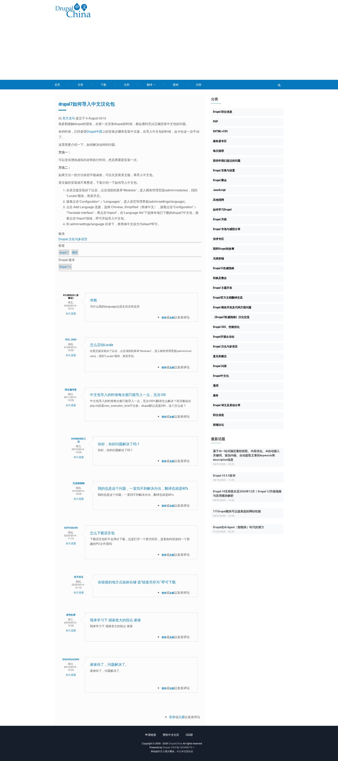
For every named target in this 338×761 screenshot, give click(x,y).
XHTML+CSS (220, 131)
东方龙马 (68, 118)
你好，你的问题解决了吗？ (119, 444)
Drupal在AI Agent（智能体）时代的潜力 (238, 527)
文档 (126, 84)
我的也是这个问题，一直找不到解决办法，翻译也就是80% (143, 488)
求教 (93, 300)
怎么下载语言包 (102, 533)
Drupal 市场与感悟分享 (226, 229)
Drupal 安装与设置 (224, 170)
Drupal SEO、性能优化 (226, 326)
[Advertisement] (169, 50)
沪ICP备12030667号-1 (183, 747)
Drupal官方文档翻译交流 (228, 297)
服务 (215, 395)
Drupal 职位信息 (222, 111)
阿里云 (161, 751)
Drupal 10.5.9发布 (224, 475)
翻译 (150, 84)
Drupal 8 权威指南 (223, 268)
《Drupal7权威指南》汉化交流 (231, 317)
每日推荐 (218, 150)
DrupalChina (175, 743)
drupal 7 (63, 252)
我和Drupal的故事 (223, 248)
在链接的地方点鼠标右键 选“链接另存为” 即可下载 (137, 582)
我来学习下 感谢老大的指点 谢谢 (115, 620)
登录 (164, 317)
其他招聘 (218, 199)
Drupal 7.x (65, 266)
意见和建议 (220, 356)
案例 (175, 84)
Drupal (166, 747)
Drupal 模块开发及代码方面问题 (232, 307)
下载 (103, 84)
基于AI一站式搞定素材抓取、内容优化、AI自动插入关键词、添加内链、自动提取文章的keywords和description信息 (246, 455)
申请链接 (150, 735)
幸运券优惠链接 (185, 751)
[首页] (73, 10)
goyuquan (71, 527)
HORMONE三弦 (78, 440)
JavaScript (219, 190)
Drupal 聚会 (220, 180)
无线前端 (218, 258)
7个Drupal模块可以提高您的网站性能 (237, 511)
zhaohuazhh (70, 659)
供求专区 (218, 238)
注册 (171, 317)
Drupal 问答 (220, 366)
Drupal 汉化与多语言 (72, 239)
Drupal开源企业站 (223, 336)
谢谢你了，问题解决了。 (110, 664)
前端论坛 (218, 424)
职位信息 (218, 414)
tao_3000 (70, 339)
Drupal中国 (94, 131)
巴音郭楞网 (78, 483)
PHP (215, 121)
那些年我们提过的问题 (226, 160)
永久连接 (71, 313)
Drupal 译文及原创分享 (226, 405)
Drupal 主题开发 (222, 287)
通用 (215, 385)
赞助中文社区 (171, 735)
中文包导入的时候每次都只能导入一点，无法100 (128, 395)
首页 (57, 84)
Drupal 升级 (220, 219)
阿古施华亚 (71, 389)
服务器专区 (220, 141)
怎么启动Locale (101, 345)
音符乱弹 (71, 614)
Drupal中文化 (221, 375)
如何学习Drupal (222, 209)
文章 (80, 84)
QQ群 (189, 735)
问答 (198, 84)
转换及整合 (220, 278)
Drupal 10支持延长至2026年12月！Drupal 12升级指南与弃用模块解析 (247, 493)
